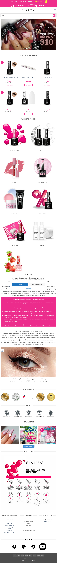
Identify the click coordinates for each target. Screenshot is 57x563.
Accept (20, 284)
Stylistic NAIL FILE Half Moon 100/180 (28, 78)
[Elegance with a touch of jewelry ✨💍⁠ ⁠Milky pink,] (10, 435)
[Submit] (54, 15)
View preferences (37, 284)
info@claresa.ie (47, 521)
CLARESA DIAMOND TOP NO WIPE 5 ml (10, 78)
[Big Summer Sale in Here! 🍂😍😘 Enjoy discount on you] (28, 435)
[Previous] (3, 35)
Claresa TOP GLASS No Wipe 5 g (10, 107)
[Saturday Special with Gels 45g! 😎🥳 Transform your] (47, 435)
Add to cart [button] (10, 85)
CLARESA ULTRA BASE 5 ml (47, 107)
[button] (2, 10)
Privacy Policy (28, 288)
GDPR (9, 528)
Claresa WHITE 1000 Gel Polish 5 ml (28, 107)
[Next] (53, 35)
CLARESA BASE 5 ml (47, 77)
